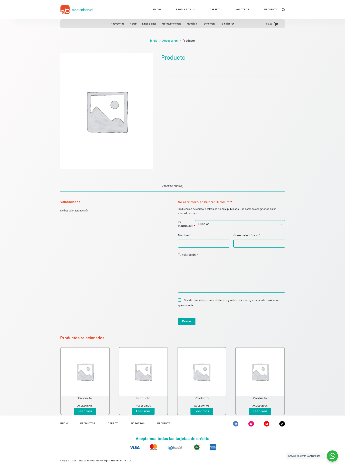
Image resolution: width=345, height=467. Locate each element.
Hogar (133, 23)
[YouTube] (267, 424)
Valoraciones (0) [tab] (172, 186)
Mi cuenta (270, 9)
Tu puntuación (186, 224)
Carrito (214, 9)
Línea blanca (149, 23)
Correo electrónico (246, 235)
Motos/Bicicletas (171, 23)
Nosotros (242, 9)
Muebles (192, 23)
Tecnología (208, 23)
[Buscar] (283, 9)
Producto (85, 398)
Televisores (227, 23)
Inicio (157, 9)
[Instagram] (251, 424)
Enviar (186, 321)
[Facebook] (236, 424)
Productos (183, 9)
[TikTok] (282, 424)
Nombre (184, 235)
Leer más (85, 411)
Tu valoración (188, 255)
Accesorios (117, 23)
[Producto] (85, 372)
